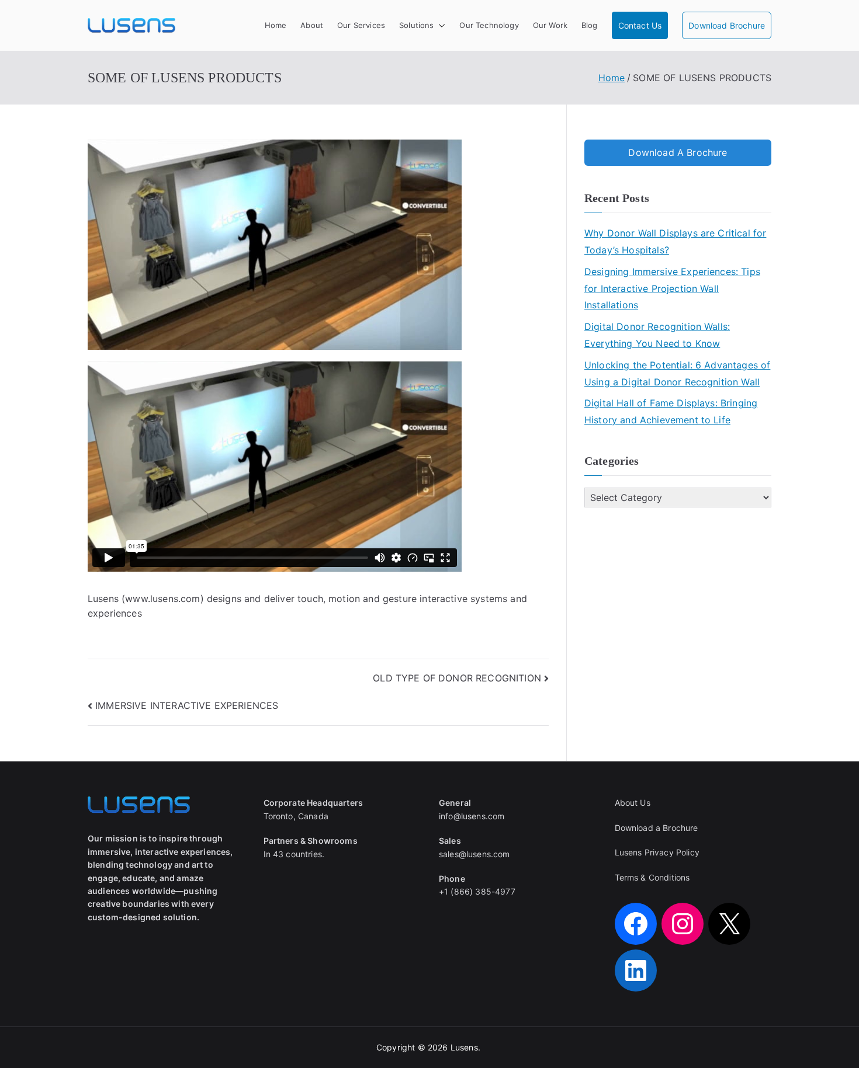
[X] (729, 924)
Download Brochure (726, 25)
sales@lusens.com (474, 854)
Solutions (416, 25)
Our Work (550, 25)
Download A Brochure (677, 152)
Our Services (361, 25)
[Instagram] (682, 924)
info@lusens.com (471, 816)
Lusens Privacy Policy (657, 852)
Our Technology (488, 25)
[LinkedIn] (636, 970)
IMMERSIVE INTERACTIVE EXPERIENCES (186, 705)
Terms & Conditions (652, 877)
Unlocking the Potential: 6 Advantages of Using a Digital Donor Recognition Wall (677, 373)
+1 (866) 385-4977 (477, 891)
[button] (439, 25)
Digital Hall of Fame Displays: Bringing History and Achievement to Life (670, 411)
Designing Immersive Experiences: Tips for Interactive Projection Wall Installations (672, 288)
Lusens (464, 1047)
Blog (589, 25)
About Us (632, 803)
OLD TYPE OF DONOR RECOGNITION (457, 678)
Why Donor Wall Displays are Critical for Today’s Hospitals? (675, 241)
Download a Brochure (656, 828)
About (311, 25)
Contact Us (640, 25)
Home (276, 25)
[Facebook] (636, 924)
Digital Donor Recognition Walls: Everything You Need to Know (657, 335)
